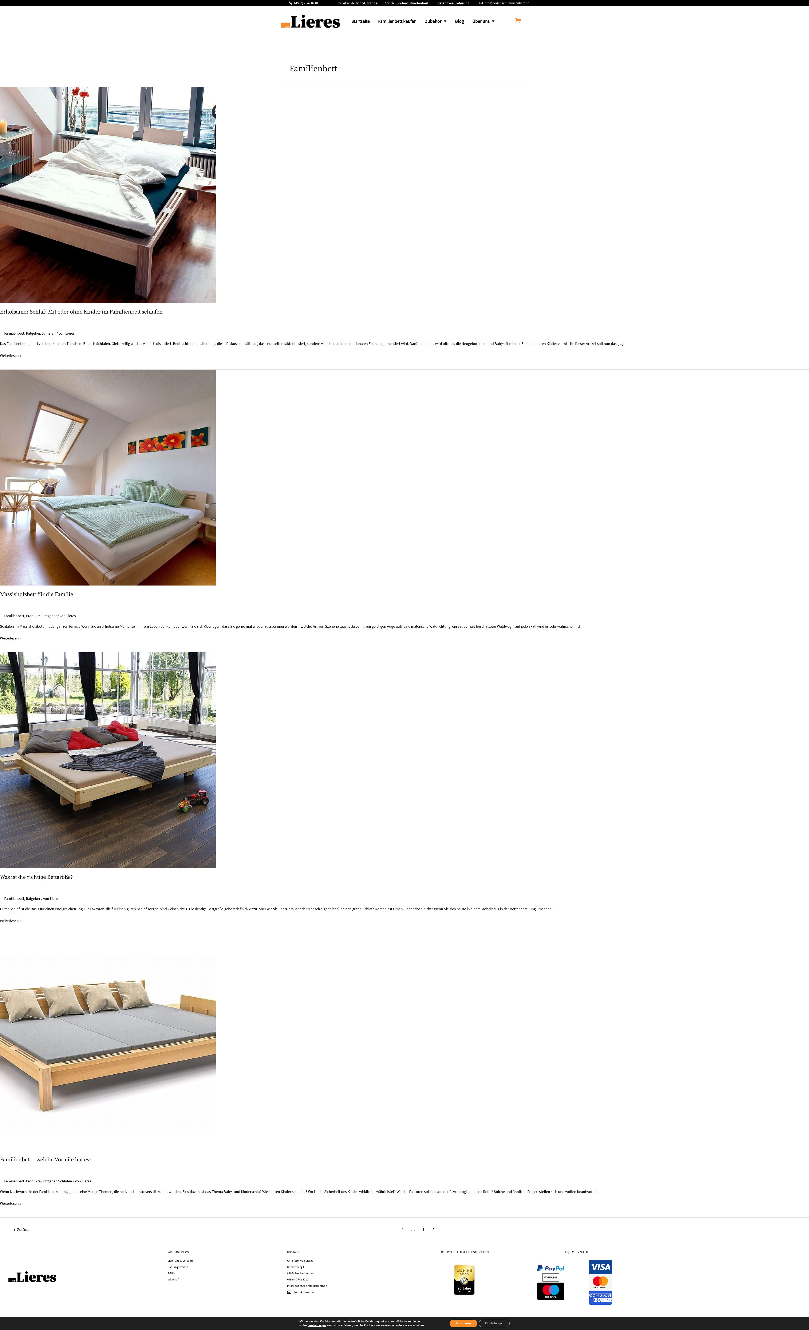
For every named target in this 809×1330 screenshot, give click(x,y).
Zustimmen (463, 1323)
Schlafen (49, 333)
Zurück (21, 1229)
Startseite (360, 21)
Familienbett (14, 333)
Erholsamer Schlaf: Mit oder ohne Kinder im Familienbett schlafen (81, 311)
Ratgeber (33, 333)
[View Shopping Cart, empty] (517, 20)
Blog (459, 21)
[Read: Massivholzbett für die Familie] (108, 477)
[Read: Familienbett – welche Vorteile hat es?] (108, 1042)
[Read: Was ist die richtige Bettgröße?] (108, 759)
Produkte (33, 615)
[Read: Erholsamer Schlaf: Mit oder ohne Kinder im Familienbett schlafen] (108, 194)
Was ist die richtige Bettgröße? (36, 877)
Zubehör (433, 21)
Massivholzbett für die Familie (36, 594)
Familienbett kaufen (397, 21)
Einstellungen (317, 1325)
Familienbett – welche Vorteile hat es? (45, 1159)
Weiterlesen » (10, 355)
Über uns (481, 21)
